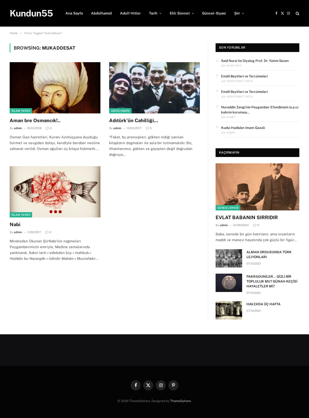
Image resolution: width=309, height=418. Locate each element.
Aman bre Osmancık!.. (35, 120)
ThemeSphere (180, 401)
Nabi (15, 224)
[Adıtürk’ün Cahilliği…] (154, 87)
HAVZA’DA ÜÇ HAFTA (263, 304)
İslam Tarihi (21, 110)
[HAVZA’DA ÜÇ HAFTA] (229, 310)
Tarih (153, 13)
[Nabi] (55, 191)
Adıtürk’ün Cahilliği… (134, 120)
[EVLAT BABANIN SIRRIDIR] (257, 186)
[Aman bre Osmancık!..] (55, 87)
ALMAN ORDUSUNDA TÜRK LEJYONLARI (269, 254)
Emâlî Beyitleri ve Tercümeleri (244, 76)
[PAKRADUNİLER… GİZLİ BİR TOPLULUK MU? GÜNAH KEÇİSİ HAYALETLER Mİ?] (229, 283)
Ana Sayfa (74, 13)
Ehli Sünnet (180, 13)
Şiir (237, 13)
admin (18, 128)
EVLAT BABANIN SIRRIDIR (247, 217)
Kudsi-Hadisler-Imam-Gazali (243, 128)
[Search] (297, 13)
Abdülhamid (101, 13)
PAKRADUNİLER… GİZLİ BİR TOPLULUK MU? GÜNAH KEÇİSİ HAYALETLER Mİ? (271, 281)
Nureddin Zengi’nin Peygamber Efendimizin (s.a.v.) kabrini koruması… (259, 109)
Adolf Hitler (130, 13)
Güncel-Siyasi (214, 13)
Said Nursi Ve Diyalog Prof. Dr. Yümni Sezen (255, 61)
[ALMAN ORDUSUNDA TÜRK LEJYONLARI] (229, 258)
